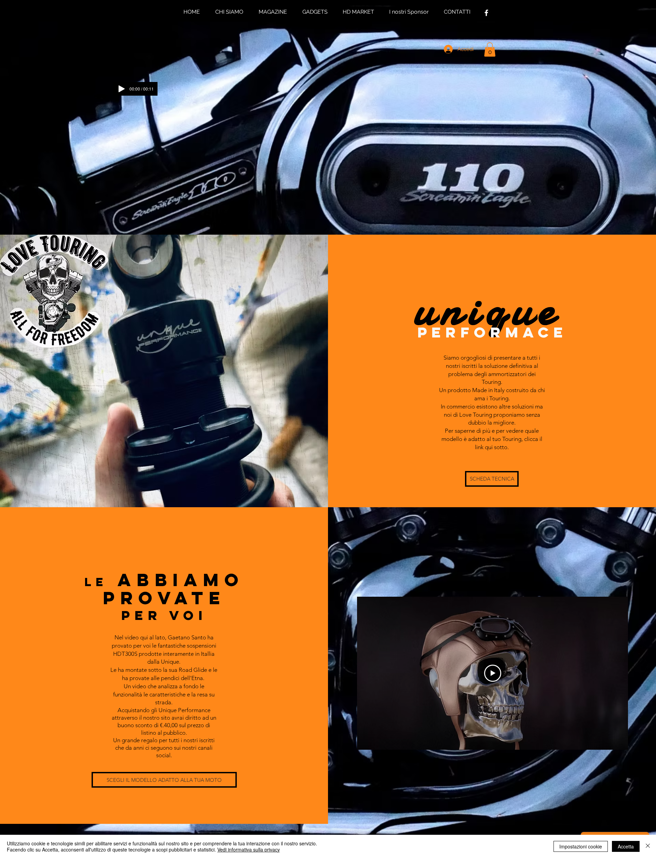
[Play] (122, 88)
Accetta (626, 846)
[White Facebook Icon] (486, 13)
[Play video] (492, 673)
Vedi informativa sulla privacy (248, 849)
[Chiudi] (648, 846)
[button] (490, 49)
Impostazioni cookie (580, 846)
